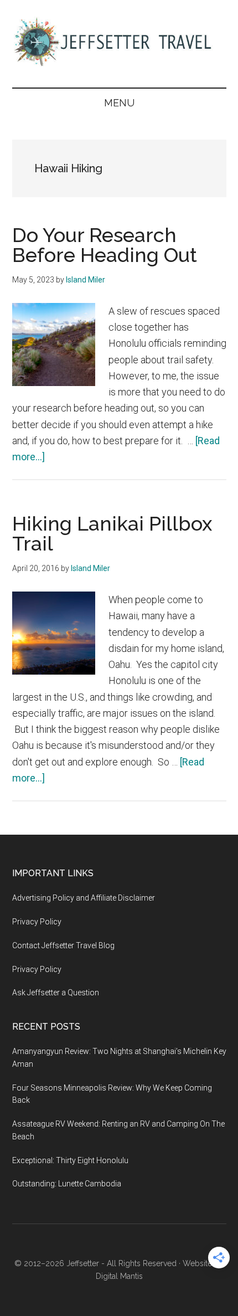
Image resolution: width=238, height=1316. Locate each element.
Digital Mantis (119, 1276)
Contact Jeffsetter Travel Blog (63, 945)
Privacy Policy (36, 921)
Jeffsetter (82, 1263)
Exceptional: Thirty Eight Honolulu (70, 1160)
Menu (119, 103)
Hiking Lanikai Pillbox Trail (112, 533)
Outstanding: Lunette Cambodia (66, 1183)
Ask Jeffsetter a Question (55, 992)
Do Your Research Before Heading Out (104, 244)
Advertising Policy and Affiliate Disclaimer (83, 897)
